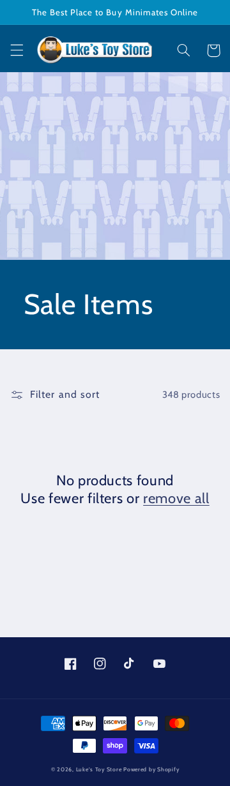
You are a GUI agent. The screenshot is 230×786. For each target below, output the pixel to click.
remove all (176, 498)
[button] (16, 50)
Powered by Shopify (151, 769)
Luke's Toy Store (99, 769)
